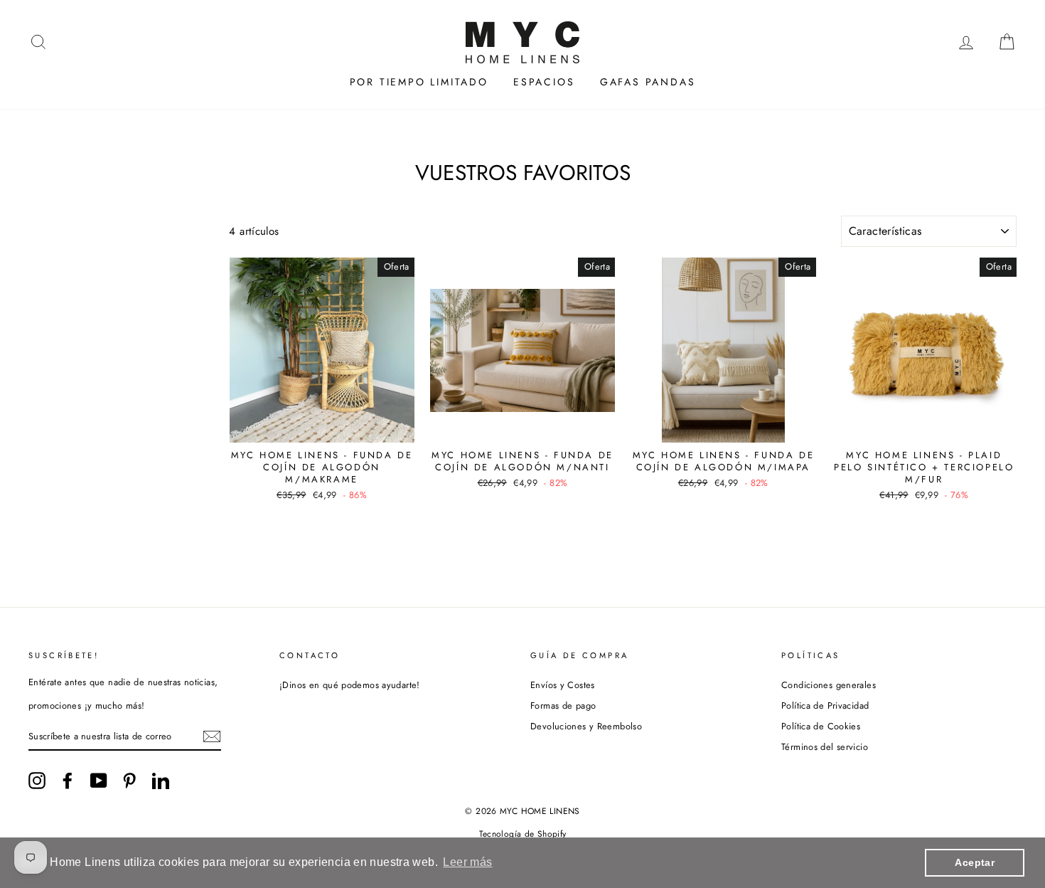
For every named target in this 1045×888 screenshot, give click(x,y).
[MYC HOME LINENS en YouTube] (98, 780)
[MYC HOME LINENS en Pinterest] (129, 780)
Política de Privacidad (825, 705)
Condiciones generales (828, 685)
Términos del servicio (824, 747)
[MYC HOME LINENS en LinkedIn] (160, 780)
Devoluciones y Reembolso (586, 726)
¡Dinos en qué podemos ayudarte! (349, 685)
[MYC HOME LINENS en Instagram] (36, 780)
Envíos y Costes (562, 685)
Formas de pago (563, 705)
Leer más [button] (467, 862)
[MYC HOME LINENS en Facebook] (67, 780)
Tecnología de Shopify (523, 834)
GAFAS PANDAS (648, 82)
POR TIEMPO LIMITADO (419, 82)
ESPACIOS (543, 82)
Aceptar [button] (975, 862)
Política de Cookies (820, 726)
